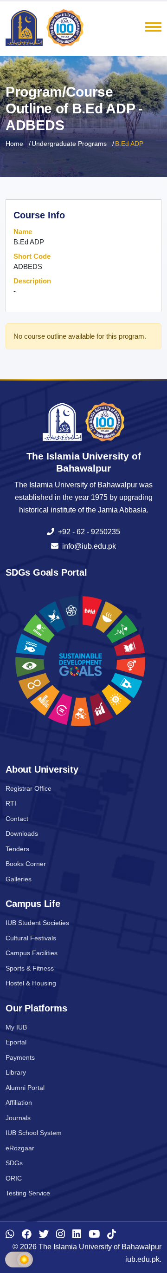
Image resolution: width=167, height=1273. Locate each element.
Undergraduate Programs (69, 143)
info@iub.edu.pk (87, 546)
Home (14, 143)
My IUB (16, 1027)
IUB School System (34, 1132)
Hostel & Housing (31, 983)
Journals (18, 1118)
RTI (11, 803)
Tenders (17, 849)
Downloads (22, 833)
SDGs (14, 1163)
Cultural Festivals (31, 938)
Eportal (16, 1042)
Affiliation (19, 1102)
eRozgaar (20, 1148)
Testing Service (28, 1193)
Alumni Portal (25, 1087)
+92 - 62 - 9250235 (87, 532)
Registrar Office (28, 788)
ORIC (14, 1178)
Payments (20, 1057)
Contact (17, 818)
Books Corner (26, 863)
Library (16, 1072)
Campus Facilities (32, 953)
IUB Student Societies (37, 922)
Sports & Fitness (30, 968)
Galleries (19, 879)
